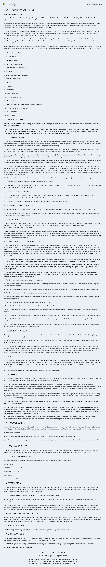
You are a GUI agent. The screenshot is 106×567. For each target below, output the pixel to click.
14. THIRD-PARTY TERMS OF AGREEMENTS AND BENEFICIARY (23, 104)
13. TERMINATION (9, 101)
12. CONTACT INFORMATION (13, 97)
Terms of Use (62, 552)
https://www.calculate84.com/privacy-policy (18, 227)
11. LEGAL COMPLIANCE (11, 93)
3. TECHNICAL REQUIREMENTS (13, 64)
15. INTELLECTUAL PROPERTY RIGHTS (16, 108)
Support (101, 4)
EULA (53, 552)
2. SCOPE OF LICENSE (11, 60)
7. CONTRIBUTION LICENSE (12, 79)
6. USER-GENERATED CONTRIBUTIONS (16, 75)
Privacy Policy (44, 552)
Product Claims (22, 396)
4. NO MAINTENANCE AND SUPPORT (15, 68)
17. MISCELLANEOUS (10, 115)
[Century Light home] (10, 4)
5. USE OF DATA (9, 71)
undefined (29, 547)
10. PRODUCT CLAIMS (11, 90)
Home (88, 4)
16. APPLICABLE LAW (10, 112)
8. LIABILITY (8, 82)
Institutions (94, 4)
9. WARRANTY (8, 86)
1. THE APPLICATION (10, 57)
